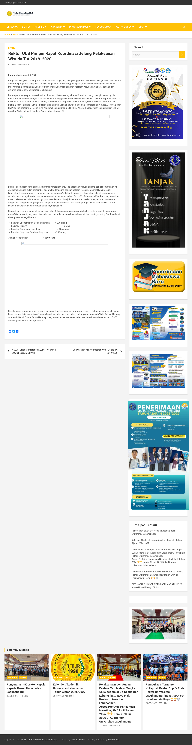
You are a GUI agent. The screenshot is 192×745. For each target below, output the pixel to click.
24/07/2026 (105, 725)
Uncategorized (108, 677)
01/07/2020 (14, 64)
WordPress (113, 739)
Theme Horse (78, 739)
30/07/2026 (58, 696)
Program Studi (78, 26)
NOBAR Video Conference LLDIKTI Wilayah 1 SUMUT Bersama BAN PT (34, 351)
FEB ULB (25, 64)
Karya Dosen (124, 26)
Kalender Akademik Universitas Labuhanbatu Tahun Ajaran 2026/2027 (69, 688)
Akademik (56, 26)
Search (182, 54)
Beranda (12, 26)
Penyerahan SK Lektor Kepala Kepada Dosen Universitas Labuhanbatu (26, 688)
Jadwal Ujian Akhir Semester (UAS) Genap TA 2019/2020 (95, 351)
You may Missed (18, 650)
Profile (39, 26)
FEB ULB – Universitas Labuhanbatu (39, 739)
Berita (26, 26)
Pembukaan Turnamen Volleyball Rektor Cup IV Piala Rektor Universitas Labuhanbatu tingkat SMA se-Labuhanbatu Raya (157, 574)
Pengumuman (103, 26)
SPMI (141, 26)
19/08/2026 (12, 696)
